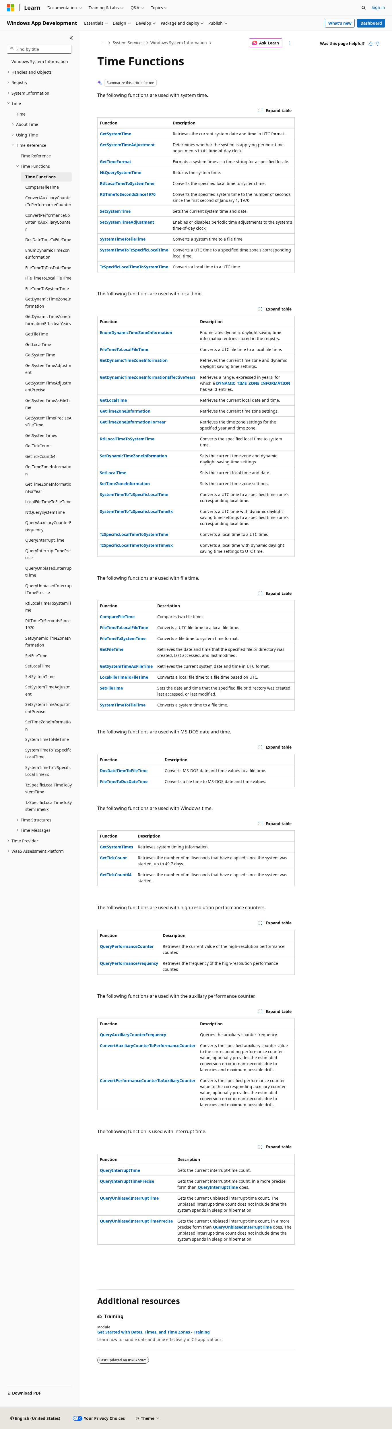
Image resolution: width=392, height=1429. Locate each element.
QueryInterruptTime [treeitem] (44, 540)
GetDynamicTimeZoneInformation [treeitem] (48, 302)
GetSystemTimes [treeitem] (41, 435)
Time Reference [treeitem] (36, 156)
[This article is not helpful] (377, 43)
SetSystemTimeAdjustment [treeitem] (48, 690)
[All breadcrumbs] (102, 43)
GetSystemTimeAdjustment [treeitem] (48, 369)
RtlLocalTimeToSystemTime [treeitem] (48, 606)
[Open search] (363, 8)
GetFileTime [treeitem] (36, 334)
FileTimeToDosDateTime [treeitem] (48, 267)
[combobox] (39, 49)
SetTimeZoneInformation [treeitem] (48, 725)
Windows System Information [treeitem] (39, 61)
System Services (128, 42)
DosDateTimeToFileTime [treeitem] (48, 239)
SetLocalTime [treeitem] (38, 666)
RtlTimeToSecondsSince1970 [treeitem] (48, 624)
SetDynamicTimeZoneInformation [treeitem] (48, 641)
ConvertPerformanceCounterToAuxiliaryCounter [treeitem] (48, 222)
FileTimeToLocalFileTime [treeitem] (48, 278)
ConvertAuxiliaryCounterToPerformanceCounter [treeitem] (48, 201)
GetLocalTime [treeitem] (38, 344)
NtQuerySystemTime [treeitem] (45, 512)
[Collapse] (71, 37)
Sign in (378, 7)
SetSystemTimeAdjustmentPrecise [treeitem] (48, 708)
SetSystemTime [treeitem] (40, 676)
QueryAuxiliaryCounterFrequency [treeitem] (48, 526)
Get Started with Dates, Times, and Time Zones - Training (153, 1332)
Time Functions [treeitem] (40, 176)
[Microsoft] (10, 7)
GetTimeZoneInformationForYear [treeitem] (48, 487)
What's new (340, 23)
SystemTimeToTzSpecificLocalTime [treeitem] (48, 753)
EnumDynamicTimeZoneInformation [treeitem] (47, 253)
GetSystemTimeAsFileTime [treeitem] (47, 404)
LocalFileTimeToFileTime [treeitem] (48, 501)
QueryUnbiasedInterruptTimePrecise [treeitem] (48, 589)
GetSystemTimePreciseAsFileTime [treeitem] (48, 421)
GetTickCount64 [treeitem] (40, 456)
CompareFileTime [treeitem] (42, 187)
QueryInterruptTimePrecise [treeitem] (48, 554)
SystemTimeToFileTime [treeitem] (47, 739)
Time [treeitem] (21, 114)
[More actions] (290, 43)
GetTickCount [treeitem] (38, 445)
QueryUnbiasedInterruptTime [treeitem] (48, 571)
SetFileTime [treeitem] (36, 655)
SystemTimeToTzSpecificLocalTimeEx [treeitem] (48, 771)
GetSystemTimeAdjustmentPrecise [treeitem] (48, 386)
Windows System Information (178, 42)
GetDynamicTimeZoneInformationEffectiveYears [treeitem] (48, 320)
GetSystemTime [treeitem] (40, 355)
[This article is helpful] (370, 43)
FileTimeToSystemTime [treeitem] (47, 288)
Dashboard (371, 23)
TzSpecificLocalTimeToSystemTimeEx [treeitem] (48, 806)
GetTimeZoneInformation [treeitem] (48, 470)
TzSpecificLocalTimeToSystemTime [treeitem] (48, 788)
